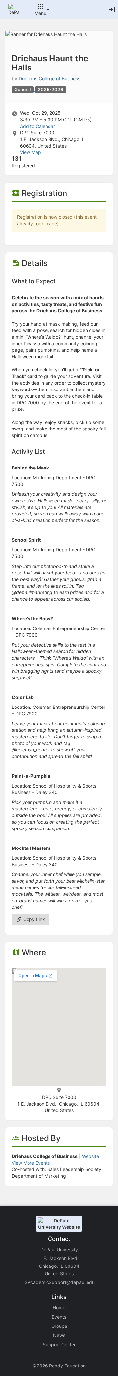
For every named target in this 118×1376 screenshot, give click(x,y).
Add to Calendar (37, 126)
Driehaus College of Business (49, 78)
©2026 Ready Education (59, 1365)
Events (59, 1317)
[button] (14, 9)
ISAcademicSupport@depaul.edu (59, 1282)
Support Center (59, 1344)
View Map (30, 152)
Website (90, 1156)
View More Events (31, 1163)
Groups (59, 1326)
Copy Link (33, 919)
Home (59, 1307)
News (59, 1335)
